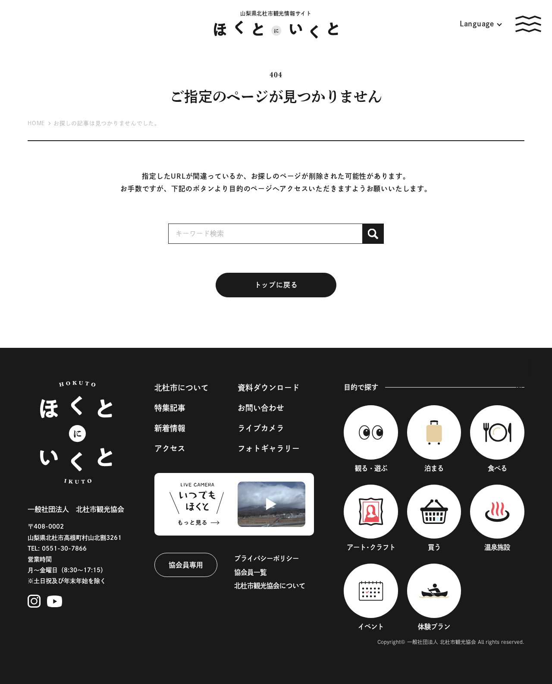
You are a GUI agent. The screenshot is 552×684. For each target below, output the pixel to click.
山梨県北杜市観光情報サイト (276, 13)
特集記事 (169, 408)
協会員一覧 (250, 572)
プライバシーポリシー (266, 558)
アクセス (169, 448)
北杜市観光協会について (269, 585)
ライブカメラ (261, 428)
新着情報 (169, 428)
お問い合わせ (261, 408)
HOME (36, 123)
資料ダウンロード (269, 387)
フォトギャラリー (269, 448)
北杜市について (181, 387)
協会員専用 (186, 564)
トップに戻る (276, 284)
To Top (529, 389)
